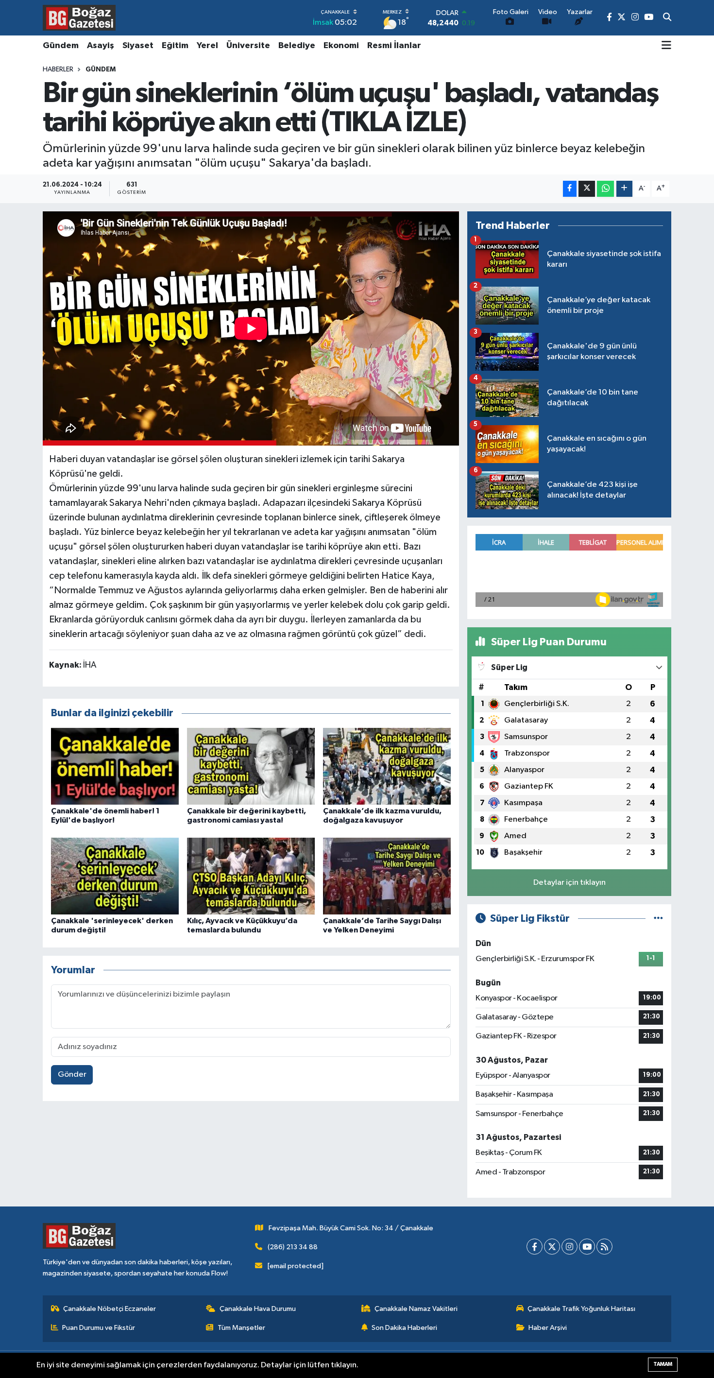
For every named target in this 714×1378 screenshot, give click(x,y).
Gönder (72, 1074)
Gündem (61, 45)
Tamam (662, 1364)
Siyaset (137, 45)
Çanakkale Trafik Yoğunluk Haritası (581, 1308)
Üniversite (248, 45)
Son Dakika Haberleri (404, 1327)
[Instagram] (569, 1247)
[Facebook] (535, 1247)
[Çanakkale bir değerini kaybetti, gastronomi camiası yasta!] (251, 766)
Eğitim (175, 45)
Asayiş (100, 45)
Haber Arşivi (547, 1327)
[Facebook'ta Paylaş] (570, 189)
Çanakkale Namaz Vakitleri (416, 1308)
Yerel (207, 45)
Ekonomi (341, 45)
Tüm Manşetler (241, 1327)
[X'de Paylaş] (586, 189)
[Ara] (667, 18)
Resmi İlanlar (394, 45)
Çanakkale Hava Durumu (258, 1308)
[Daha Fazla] (624, 189)
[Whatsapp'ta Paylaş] (605, 189)
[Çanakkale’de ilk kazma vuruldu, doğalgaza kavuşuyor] (387, 766)
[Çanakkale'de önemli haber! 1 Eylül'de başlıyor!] (115, 766)
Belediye (296, 45)
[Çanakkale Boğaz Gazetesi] (79, 17)
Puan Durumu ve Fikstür (98, 1327)
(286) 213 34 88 (293, 1247)
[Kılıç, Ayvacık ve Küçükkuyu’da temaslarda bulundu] (251, 876)
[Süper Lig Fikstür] (658, 918)
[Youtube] (587, 1247)
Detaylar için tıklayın (569, 882)
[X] (552, 1247)
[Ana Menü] (666, 46)
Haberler (58, 69)
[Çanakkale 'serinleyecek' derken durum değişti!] (115, 876)
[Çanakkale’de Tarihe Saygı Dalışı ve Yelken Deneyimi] (387, 876)
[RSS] (604, 1247)
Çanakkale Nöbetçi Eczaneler (109, 1308)
